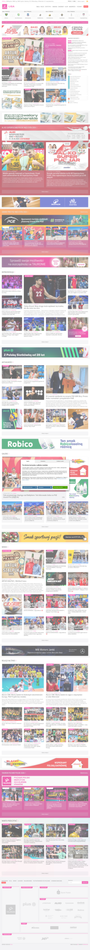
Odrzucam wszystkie (27, 487)
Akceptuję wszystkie (58, 487)
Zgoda (27, 461)
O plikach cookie (60, 461)
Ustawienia (43, 461)
